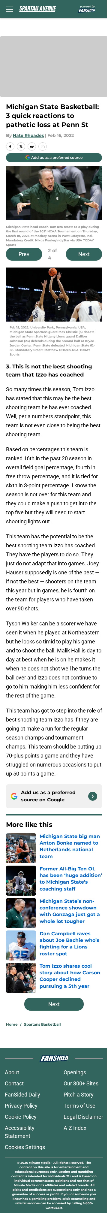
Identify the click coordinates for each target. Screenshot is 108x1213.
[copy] (42, 146)
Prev (24, 254)
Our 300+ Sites (81, 1083)
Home (12, 1024)
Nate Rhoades (28, 135)
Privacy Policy (21, 1106)
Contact (14, 1083)
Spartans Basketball (42, 1024)
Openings (75, 1072)
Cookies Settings (25, 1147)
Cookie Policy (21, 1117)
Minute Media (39, 1163)
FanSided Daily (22, 1094)
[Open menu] (9, 9)
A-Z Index (75, 1128)
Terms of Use (79, 1106)
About (12, 1072)
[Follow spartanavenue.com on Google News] (92, 796)
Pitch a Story (79, 1094)
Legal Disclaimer (83, 1117)
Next (84, 254)
